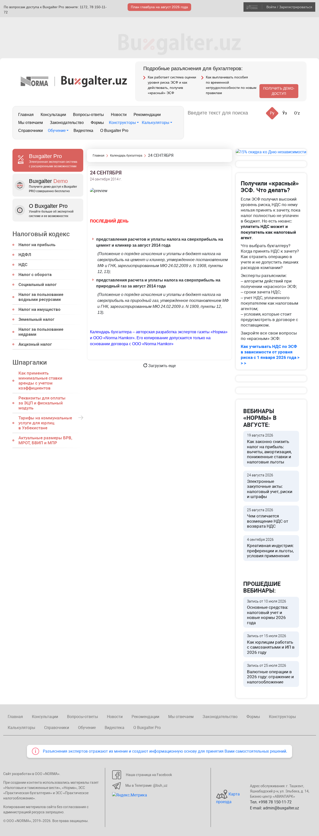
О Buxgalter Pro (114, 130)
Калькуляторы (155, 122)
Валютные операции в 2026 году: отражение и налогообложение (270, 674)
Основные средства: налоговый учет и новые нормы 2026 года (267, 612)
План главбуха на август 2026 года (159, 7)
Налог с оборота (35, 274)
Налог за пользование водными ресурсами (40, 297)
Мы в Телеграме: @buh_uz (146, 785)
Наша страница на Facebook (149, 775)
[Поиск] (257, 112)
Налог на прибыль (36, 244)
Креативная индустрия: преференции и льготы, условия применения (270, 548)
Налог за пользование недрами (40, 332)
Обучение (57, 130)
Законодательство (67, 122)
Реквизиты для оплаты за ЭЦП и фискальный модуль (42, 402)
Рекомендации (147, 114)
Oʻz (297, 113)
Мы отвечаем (30, 122)
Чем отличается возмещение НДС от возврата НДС (267, 518)
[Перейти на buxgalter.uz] (94, 81)
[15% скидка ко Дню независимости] (271, 152)
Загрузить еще (161, 365)
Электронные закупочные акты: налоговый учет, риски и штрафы (269, 486)
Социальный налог (37, 284)
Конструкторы (122, 122)
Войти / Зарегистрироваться (289, 7)
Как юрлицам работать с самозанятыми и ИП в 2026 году (271, 644)
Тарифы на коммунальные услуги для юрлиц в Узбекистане (45, 422)
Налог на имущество (39, 309)
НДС (22, 264)
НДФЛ (24, 254)
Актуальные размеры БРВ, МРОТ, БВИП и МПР (45, 440)
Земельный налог (36, 319)
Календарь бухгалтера (126, 155)
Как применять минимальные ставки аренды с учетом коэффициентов (40, 380)
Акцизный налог (35, 344)
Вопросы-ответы (88, 114)
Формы (97, 122)
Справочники (30, 130)
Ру (272, 113)
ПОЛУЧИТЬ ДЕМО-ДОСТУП (279, 91)
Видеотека (83, 130)
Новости (119, 114)
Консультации (53, 114)
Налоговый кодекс (41, 234)
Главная (26, 114)
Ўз (284, 113)
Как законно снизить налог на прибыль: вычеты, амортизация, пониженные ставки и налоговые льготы (269, 448)
